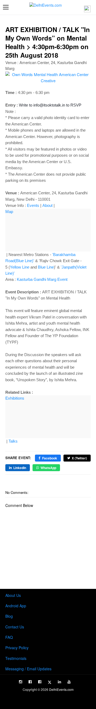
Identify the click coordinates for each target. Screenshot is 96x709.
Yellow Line (19, 267)
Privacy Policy (17, 647)
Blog (9, 616)
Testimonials (15, 658)
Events (33, 205)
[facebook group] (39, 681)
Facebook (49, 458)
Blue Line (46, 267)
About (47, 205)
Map (9, 211)
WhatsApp (48, 467)
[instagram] (20, 681)
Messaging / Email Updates (28, 668)
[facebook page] (30, 681)
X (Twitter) (79, 458)
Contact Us (14, 626)
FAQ (9, 637)
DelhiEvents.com (61, 689)
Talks (13, 441)
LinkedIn (19, 467)
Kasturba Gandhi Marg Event (42, 279)
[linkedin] (59, 681)
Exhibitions (14, 398)
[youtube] (69, 681)
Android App (15, 605)
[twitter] (49, 682)
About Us (13, 595)
